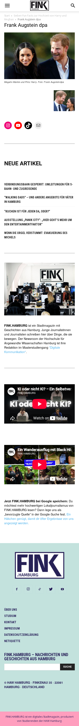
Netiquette (12, 641)
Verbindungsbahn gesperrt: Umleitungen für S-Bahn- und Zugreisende (38, 186)
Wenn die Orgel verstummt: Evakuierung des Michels (35, 235)
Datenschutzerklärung (21, 634)
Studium (10, 616)
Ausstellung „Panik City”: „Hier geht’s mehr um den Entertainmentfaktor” (38, 222)
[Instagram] (28, 589)
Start (7, 15)
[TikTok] (39, 589)
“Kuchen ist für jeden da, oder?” (27, 211)
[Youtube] (62, 589)
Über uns (10, 609)
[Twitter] (51, 589)
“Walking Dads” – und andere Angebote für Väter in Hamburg (38, 199)
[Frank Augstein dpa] (39, 78)
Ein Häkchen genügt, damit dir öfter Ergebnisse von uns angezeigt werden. (39, 518)
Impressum (12, 628)
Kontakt (10, 622)
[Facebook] (17, 589)
